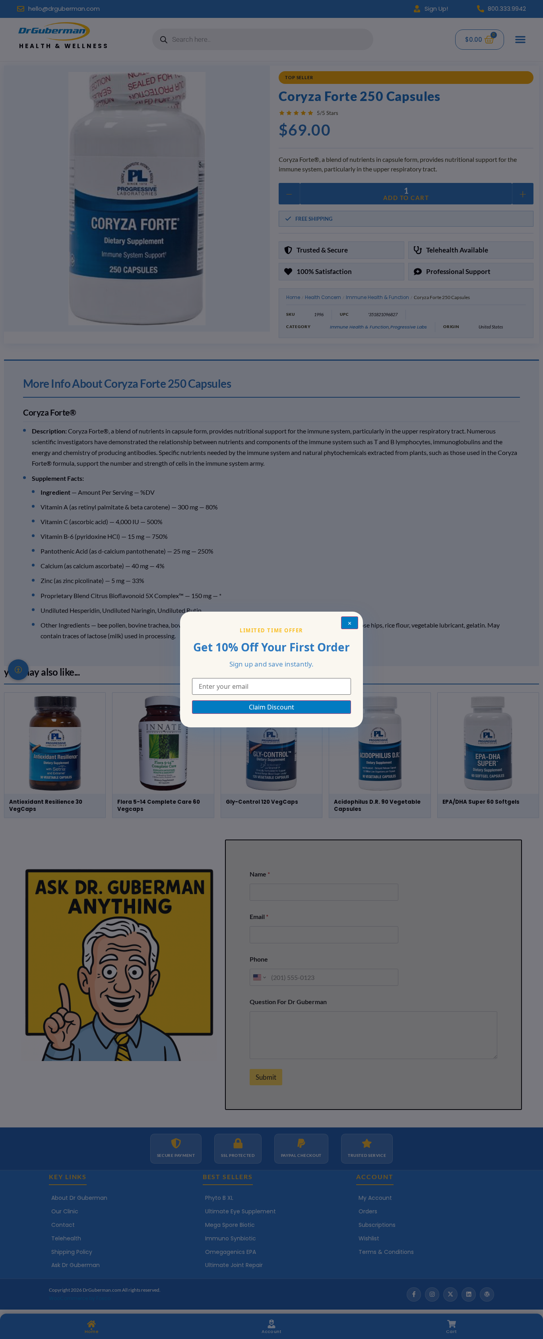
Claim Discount (271, 707)
